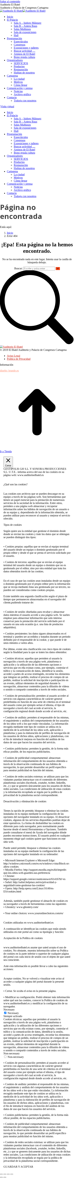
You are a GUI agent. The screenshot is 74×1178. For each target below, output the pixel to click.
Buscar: (18, 268)
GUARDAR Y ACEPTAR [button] (18, 1166)
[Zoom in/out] (11, 1174)
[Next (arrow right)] (4, 1177)
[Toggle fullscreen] (8, 1174)
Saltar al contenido (10, 1)
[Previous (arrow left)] (1, 1177)
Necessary (13, 1013)
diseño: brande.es (9, 370)
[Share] (4, 1174)
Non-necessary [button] (11, 1053)
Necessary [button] (9, 1009)
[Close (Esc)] (1, 1174)
